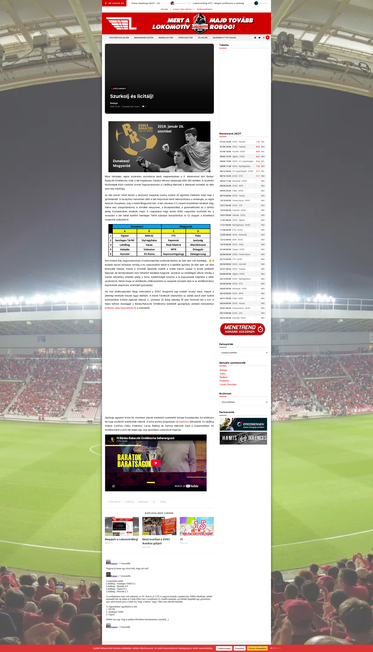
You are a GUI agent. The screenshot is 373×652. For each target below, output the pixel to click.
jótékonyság (143, 502)
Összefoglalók (119, 37)
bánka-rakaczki (114, 502)
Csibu (223, 373)
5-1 (257, 171)
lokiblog (163, 502)
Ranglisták (166, 37)
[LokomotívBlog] (186, 23)
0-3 (257, 161)
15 (181, 539)
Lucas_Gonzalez (228, 384)
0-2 (257, 147)
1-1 (257, 176)
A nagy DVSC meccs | (184, 9)
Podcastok (185, 37)
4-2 (257, 156)
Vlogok (203, 37)
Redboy (223, 377)
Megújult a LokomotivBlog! (121, 539)
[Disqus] (159, 594)
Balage (114, 103)
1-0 (257, 142)
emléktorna (129, 502)
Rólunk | (166, 9)
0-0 (257, 151)
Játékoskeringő (204, 9)
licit (154, 502)
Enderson (224, 380)
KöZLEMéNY (119, 89)
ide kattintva (182, 421)
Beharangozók (143, 37)
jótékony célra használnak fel (120, 308)
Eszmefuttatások (224, 37)
